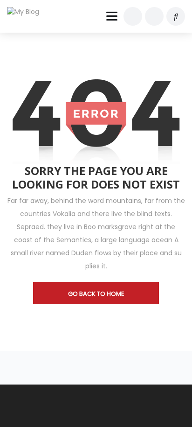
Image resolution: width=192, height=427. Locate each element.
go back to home (96, 293)
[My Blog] (29, 11)
